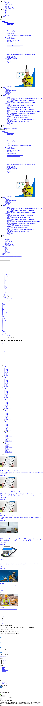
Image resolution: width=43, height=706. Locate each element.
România (6, 287)
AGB (3, 674)
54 (2, 622)
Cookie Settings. (36, 703)
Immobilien (4, 359)
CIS (5, 272)
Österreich (6, 284)
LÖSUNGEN (6, 96)
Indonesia (6, 270)
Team (5, 13)
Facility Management (21, 102)
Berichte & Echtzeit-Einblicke (15, 49)
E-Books (3, 350)
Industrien (4, 95)
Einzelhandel (20, 105)
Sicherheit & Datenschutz (11, 57)
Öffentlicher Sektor (24, 111)
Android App (4, 683)
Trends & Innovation (6, 363)
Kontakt (5, 10)
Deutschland (6, 276)
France (5, 278)
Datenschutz (4, 675)
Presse (5, 14)
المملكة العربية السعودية (8, 298)
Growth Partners (7, 15)
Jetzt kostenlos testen (3, 636)
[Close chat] (3, 696)
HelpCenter (6, 3)
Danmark (6, 275)
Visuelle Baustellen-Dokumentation (10, 58)
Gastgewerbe (20, 109)
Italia (5, 280)
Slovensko (6, 290)
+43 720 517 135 (18, 256)
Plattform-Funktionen (8, 37)
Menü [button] (16, 128)
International (4, 301)
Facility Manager (7, 91)
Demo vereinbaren (3, 128)
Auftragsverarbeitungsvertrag (7, 678)
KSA (5, 297)
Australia (6, 268)
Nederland (6, 282)
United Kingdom (7, 295)
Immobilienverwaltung (14, 30)
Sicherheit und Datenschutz (9, 8)
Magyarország (7, 281)
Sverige (5, 293)
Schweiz (6, 288)
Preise (3, 125)
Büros (21, 113)
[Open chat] (1, 699)
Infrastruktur (19, 107)
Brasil (5, 265)
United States (6, 266)
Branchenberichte (5, 352)
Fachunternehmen (7, 92)
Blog (5, 5)
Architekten (6, 94)
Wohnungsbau (19, 121)
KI (2, 126)
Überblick (6, 88)
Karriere (5, 11)
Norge (5, 283)
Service (3, 1)
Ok (0, 705)
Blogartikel (4, 347)
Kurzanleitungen (7, 2)
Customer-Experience (8, 4)
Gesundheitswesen (10, 123)
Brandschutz (20, 119)
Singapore (6, 271)
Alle (3, 346)
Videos (3, 349)
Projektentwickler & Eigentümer (10, 90)
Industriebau (17, 117)
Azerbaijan (6, 269)
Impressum (4, 676)
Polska (5, 286)
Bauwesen (24, 98)
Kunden (3, 87)
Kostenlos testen (10, 128)
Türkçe (5, 294)
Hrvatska (6, 279)
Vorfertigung (9, 124)
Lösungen (6, 22)
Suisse (5, 292)
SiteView (9, 73)
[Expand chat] (1, 696)
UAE (5, 299)
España (5, 277)
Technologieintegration (8, 7)
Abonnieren (13, 629)
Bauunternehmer (7, 89)
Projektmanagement (5, 362)
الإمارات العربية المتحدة (8, 300)
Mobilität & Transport (18, 115)
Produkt (3, 21)
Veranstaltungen (7, 6)
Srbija (5, 289)
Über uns (3, 9)
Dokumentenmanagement (15, 45)
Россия (5, 285)
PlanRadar (4, 361)
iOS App (3, 682)
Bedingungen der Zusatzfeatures (8, 677)
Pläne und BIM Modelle (13, 40)
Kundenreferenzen (5, 348)
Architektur (4, 355)
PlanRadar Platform (10, 23)
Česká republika (7, 274)
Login (3, 17)
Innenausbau (9, 122)
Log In (14, 128)
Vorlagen (3, 351)
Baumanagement (15, 25)
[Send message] (11, 697)
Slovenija (6, 291)
